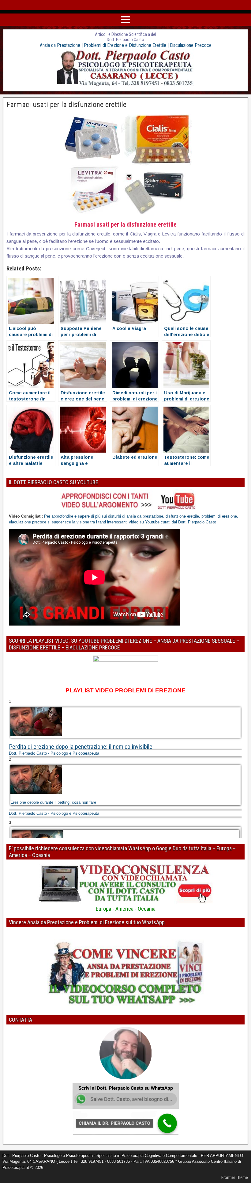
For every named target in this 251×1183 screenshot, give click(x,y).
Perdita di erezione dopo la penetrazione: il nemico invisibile (80, 746)
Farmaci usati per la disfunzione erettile (66, 104)
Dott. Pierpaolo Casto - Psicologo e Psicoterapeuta (54, 753)
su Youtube (150, 522)
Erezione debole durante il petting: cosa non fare (53, 802)
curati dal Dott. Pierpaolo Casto (188, 522)
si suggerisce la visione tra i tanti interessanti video (93, 522)
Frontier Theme (234, 1177)
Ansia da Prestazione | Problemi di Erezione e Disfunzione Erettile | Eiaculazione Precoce (126, 45)
